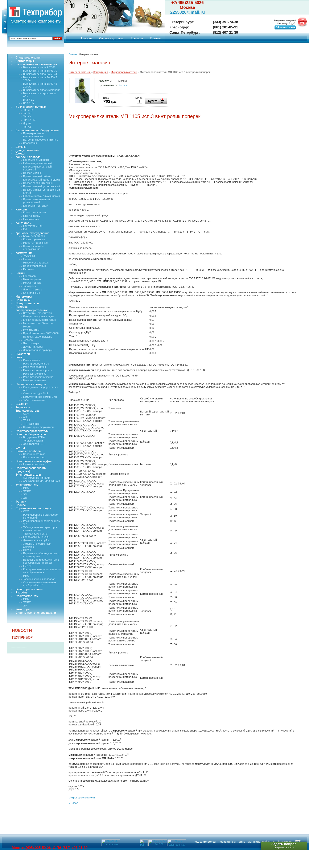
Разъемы (28, 269)
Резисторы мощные (29, 589)
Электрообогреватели (31, 434)
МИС (26, 487)
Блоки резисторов (34, 236)
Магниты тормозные (35, 242)
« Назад (73, 803)
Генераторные (32, 279)
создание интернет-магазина (240, 841)
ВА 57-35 (28, 103)
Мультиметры (31, 330)
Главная (155, 38)
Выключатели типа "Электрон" (41, 90)
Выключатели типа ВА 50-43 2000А (40, 85)
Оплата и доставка (111, 38)
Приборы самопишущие (37, 336)
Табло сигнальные (34, 400)
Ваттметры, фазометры (37, 313)
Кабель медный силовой (37, 163)
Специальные (31, 292)
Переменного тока (34, 454)
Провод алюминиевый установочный (36, 201)
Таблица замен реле (35, 533)
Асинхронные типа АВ (36, 477)
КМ (25, 229)
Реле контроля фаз (34, 373)
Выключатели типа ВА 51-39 (40, 70)
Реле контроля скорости (37, 370)
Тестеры (28, 340)
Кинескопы (29, 276)
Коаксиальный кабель (36, 537)
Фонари (21, 501)
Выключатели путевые (31, 106)
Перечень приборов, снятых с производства (41, 555)
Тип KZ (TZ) (29, 119)
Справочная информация (33, 508)
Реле (19, 357)
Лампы (20, 273)
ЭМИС (27, 491)
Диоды (20, 153)
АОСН (26, 417)
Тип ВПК (28, 109)
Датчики (21, 146)
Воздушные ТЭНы (34, 437)
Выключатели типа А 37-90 (39, 67)
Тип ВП (27, 113)
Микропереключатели (124, 72)
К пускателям (31, 219)
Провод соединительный (38, 183)
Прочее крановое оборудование (33, 248)
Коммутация (100, 72)
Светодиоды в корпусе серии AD (40, 389)
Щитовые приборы (28, 451)
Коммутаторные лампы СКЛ (40, 396)
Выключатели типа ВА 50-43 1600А (40, 79)
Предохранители (27, 303)
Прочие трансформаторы (38, 427)
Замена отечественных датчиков (37, 545)
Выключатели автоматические (36, 64)
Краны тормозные (34, 239)
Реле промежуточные (36, 363)
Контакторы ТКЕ (33, 226)
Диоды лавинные (27, 150)
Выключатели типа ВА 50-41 (40, 74)
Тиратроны (29, 286)
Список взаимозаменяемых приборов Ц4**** (39, 584)
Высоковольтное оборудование (37, 130)
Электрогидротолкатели (32, 430)
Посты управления (34, 266)
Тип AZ (27, 126)
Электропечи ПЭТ (34, 444)
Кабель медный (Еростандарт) (41, 179)
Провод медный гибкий (37, 176)
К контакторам (31, 215)
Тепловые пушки (33, 440)
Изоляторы (30, 143)
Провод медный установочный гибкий (41, 191)
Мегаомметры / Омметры (38, 323)
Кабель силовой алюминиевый (41, 196)
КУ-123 (27, 566)
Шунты (20, 447)
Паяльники (23, 300)
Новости (86, 38)
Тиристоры (23, 407)
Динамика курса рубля (36, 540)
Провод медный (32, 173)
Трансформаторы (28, 410)
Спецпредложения (28, 57)
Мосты (27, 326)
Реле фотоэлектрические (38, 377)
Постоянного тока (34, 457)
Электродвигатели (28, 474)
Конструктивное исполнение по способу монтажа (42, 571)
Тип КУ (27, 116)
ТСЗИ (26, 420)
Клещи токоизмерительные (39, 319)
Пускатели (23, 353)
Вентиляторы (25, 61)
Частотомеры (31, 343)
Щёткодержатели (33, 464)
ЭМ (25, 494)
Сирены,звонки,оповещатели (36, 612)
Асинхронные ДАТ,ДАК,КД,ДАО (41, 481)
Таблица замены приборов (39, 579)
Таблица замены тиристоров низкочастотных (40, 529)
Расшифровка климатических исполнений (40, 516)
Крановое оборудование (32, 233)
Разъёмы (22, 592)
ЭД (25, 497)
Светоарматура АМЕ (35, 393)
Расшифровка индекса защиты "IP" (41, 522)
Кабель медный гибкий (36, 159)
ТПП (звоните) (31, 423)
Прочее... (22, 505)
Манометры (24, 296)
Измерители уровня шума (38, 316)
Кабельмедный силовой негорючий (37, 168)
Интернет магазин (80, 72)
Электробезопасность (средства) (31, 469)
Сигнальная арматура (31, 384)
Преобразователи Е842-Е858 (41, 333)
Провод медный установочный (41, 186)
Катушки (21, 209)
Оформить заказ (285, 27)
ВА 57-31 (28, 99)
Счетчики (22, 404)
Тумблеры (29, 255)
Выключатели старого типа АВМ (39, 95)
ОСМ (26, 413)
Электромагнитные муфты (34, 461)
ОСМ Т (27, 550)
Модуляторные (32, 282)
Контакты (137, 38)
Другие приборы (33, 346)
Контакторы (24, 223)
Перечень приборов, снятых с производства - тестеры (41, 561)
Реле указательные (34, 380)
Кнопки (27, 259)
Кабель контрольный (35, 205)
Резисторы (23, 609)
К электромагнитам (34, 212)
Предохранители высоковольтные (33, 135)
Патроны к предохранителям (40, 139)
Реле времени (31, 360)
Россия (123, 85)
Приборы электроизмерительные (32, 308)
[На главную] (14, 12)
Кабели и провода (28, 156)
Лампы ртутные (32, 289)
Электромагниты (27, 484)
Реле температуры (34, 367)
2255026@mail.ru (187, 12)
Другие (27, 123)
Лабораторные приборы (38, 350)
